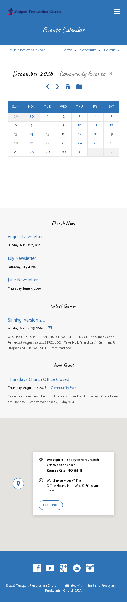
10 (80, 125)
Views (68, 50)
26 (111, 143)
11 (96, 125)
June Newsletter (23, 280)
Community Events (65, 388)
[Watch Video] (50, 328)
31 (79, 152)
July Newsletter (22, 258)
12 (111, 125)
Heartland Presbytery (102, 585)
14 (31, 134)
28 (32, 152)
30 (32, 116)
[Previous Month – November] (47, 86)
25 (96, 143)
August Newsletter (25, 237)
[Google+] (63, 568)
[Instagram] (90, 568)
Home (12, 50)
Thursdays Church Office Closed (38, 379)
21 (31, 143)
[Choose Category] (79, 87)
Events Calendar (32, 50)
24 (80, 143)
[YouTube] (50, 568)
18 (95, 134)
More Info (50, 505)
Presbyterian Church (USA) (63, 590)
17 (79, 134)
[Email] (77, 568)
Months (110, 50)
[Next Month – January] (57, 86)
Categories (88, 50)
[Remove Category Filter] (110, 73)
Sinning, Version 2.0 (26, 320)
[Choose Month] (67, 86)
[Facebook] (37, 568)
